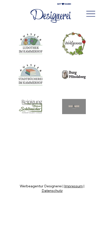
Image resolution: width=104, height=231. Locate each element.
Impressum (73, 186)
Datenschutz (52, 190)
